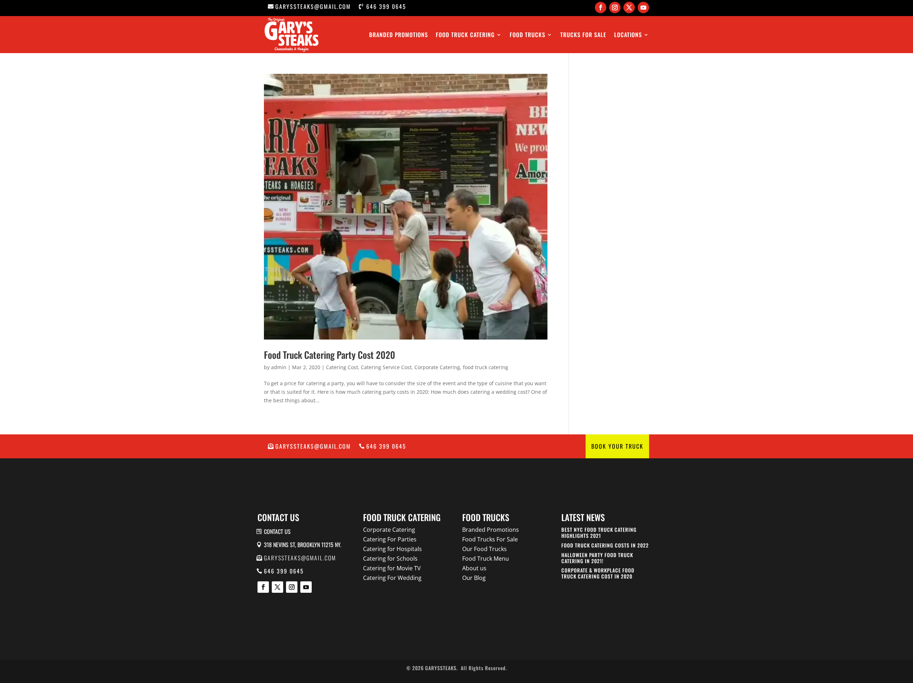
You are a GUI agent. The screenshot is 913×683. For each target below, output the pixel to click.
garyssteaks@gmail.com (313, 6)
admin (278, 367)
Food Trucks (527, 34)
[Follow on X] (629, 7)
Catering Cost (342, 367)
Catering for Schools (390, 558)
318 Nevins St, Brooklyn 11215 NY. (302, 544)
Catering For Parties (390, 539)
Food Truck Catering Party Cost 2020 (329, 355)
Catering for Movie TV (392, 568)
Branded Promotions (398, 34)
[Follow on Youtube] (643, 7)
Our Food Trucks (484, 549)
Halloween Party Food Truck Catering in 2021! (597, 558)
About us (474, 568)
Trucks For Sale (583, 34)
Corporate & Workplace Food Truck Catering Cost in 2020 (597, 573)
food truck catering (485, 367)
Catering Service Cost (386, 367)
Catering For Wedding (392, 578)
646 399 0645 (386, 6)
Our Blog (474, 578)
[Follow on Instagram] (615, 7)
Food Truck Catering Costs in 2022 (605, 545)
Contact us (277, 531)
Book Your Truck (617, 446)
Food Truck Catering (465, 34)
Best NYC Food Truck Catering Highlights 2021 (599, 532)
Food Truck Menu (485, 558)
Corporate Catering (437, 367)
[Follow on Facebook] (600, 7)
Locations (628, 34)
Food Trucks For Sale (490, 539)
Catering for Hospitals (392, 549)
